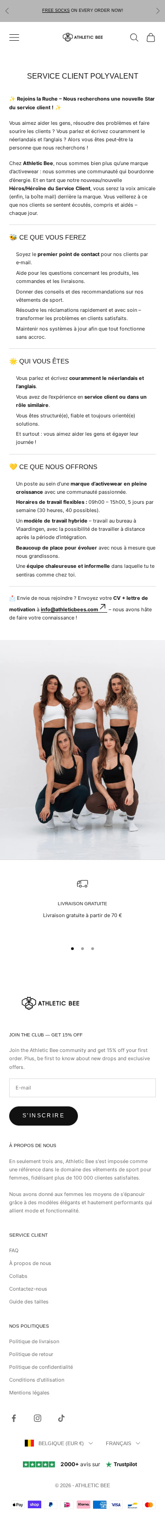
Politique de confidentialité (41, 1367)
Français (118, 1443)
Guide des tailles (29, 1301)
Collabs (18, 1276)
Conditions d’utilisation (36, 1380)
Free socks (56, 10)
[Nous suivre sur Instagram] (37, 1418)
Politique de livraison (34, 1341)
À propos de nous (30, 1263)
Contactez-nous (28, 1289)
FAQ (13, 1250)
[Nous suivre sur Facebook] (13, 1418)
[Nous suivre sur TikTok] (61, 1418)
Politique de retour (31, 1354)
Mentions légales (29, 1392)
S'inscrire (43, 1115)
